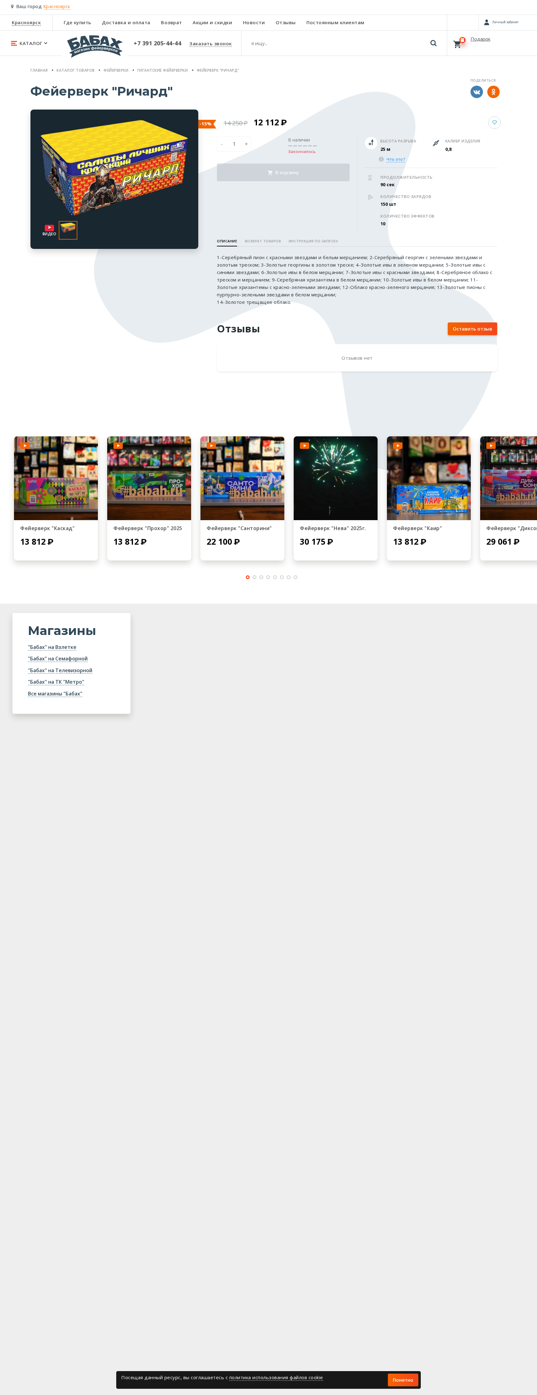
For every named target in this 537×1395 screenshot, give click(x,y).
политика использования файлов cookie (276, 1377)
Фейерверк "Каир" (417, 528)
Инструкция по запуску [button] (313, 241)
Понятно (403, 1380)
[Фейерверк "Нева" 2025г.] (336, 478)
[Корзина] (492, 42)
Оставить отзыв (472, 329)
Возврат (171, 22)
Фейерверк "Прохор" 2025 (147, 528)
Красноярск (26, 22)
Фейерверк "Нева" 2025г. (333, 528)
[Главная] (94, 49)
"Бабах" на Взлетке (52, 647)
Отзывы (286, 22)
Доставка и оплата (126, 22)
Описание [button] (227, 241)
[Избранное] (463, 22)
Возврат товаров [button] (263, 241)
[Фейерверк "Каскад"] (56, 478)
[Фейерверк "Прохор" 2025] (149, 478)
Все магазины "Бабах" (55, 693)
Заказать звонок (210, 43)
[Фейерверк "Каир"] (429, 478)
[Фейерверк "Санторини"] (242, 478)
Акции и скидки (212, 22)
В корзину (286, 172)
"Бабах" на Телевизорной (60, 670)
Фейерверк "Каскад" (47, 528)
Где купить (77, 22)
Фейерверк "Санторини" (239, 528)
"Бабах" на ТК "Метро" (56, 681)
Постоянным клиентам (335, 22)
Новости (254, 22)
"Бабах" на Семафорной (58, 658)
